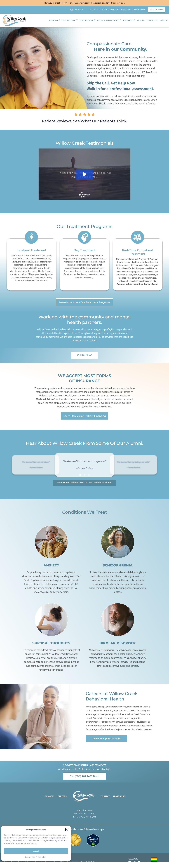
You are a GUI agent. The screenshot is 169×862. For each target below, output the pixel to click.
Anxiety (51, 565)
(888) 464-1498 (139, 9)
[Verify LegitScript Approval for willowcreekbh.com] (94, 840)
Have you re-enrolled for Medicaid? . (84, 2)
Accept (36, 851)
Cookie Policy (30, 857)
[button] (66, 829)
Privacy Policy (41, 857)
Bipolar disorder (118, 643)
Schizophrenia (118, 565)
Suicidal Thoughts (51, 643)
